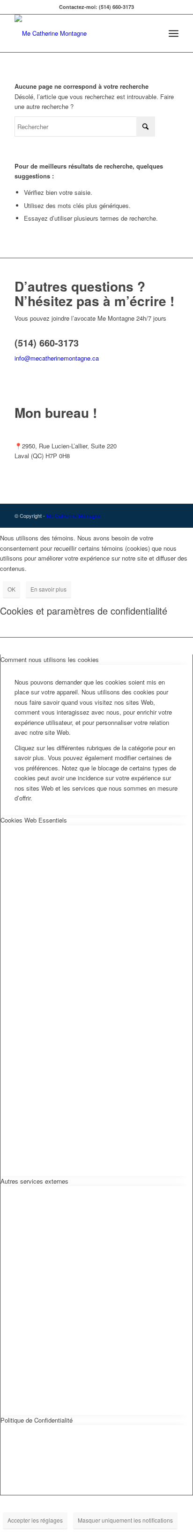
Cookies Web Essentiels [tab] (33, 820)
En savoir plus (48, 589)
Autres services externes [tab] (34, 1181)
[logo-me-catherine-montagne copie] (80, 33)
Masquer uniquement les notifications (125, 1520)
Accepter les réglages (35, 1520)
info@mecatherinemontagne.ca (57, 358)
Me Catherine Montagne (73, 515)
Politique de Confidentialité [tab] (36, 1420)
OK (11, 589)
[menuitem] (173, 33)
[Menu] (173, 33)
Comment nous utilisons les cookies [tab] (49, 659)
